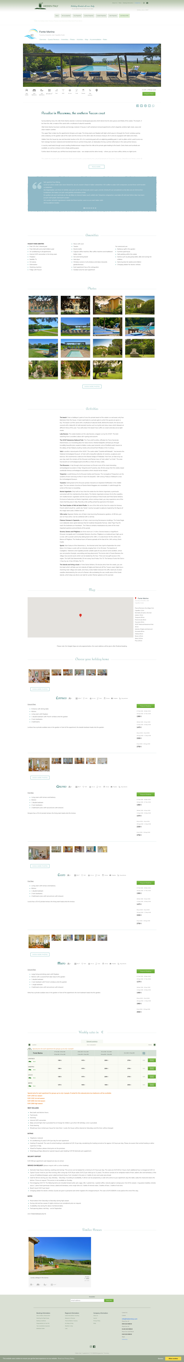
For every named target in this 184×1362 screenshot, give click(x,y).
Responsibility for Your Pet (43, 1323)
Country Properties (88, 15)
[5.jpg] (102, 672)
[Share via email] (149, 106)
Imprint (95, 1318)
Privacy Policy (96, 1320)
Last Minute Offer (124, 15)
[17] (75, 348)
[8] (91, 849)
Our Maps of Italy (69, 1323)
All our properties (66, 15)
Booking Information (128, 3)
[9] (75, 305)
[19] (43, 348)
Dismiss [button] (160, 1358)
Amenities (64, 39)
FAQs (120, 3)
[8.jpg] (79, 672)
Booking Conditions (41, 1320)
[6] (102, 761)
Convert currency (92, 1041)
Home (57, 15)
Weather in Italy (69, 1326)
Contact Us (137, 3)
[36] (107, 348)
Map (86, 39)
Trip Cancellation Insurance (43, 1326)
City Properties (77, 15)
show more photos (92, 386)
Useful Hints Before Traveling (72, 1315)
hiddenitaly (124, 1339)
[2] (43, 305)
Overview (42, 39)
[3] (68, 761)
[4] (79, 761)
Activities (80, 39)
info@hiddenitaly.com (129, 1319)
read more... (96, 167)
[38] (107, 370)
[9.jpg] (68, 672)
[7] (102, 849)
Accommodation (95, 39)
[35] (75, 370)
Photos (72, 39)
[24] (139, 305)
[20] (107, 305)
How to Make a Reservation (43, 1315)
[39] (139, 348)
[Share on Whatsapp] (153, 106)
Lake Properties (113, 15)
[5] (91, 761)
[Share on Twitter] (141, 106)
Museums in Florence (70, 1318)
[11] (79, 937)
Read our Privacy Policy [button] (66, 1358)
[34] (43, 370)
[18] (43, 326)
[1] (39, 764)
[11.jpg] (39, 676)
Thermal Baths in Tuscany (71, 1320)
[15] (107, 326)
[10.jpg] (56, 672)
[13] (39, 941)
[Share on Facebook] (137, 106)
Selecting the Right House (43, 1318)
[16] (139, 326)
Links (66, 1328)
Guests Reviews (53, 39)
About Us (114, 3)
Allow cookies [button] (173, 1358)
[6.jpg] (91, 672)
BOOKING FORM (40, 1328)
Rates (105, 39)
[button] (84, 208)
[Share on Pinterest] (145, 106)
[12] (56, 937)
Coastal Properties (101, 15)
